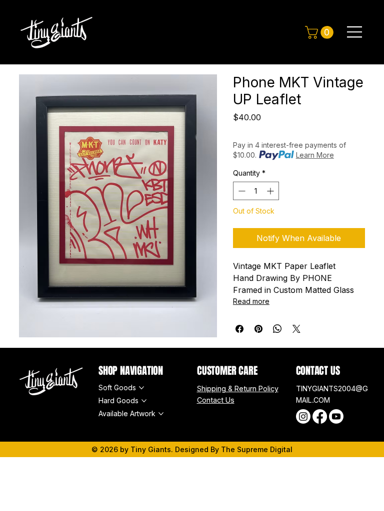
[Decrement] (240, 191)
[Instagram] (303, 416)
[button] (320, 32)
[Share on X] (296, 329)
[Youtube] (336, 416)
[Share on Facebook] (240, 329)
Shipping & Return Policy (237, 388)
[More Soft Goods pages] (141, 387)
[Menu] (354, 31)
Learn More (315, 155)
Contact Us (215, 400)
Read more (251, 301)
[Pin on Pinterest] (258, 329)
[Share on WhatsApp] (278, 329)
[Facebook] (319, 416)
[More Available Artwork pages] (161, 413)
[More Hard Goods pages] (144, 400)
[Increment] (271, 191)
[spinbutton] (256, 191)
